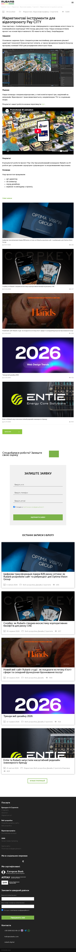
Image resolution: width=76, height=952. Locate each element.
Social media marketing (9, 841)
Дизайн (39, 585)
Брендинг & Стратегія (9, 807)
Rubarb (3, 7)
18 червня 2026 (13, 678)
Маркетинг (15, 7)
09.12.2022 (10, 12)
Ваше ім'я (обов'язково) (8, 895)
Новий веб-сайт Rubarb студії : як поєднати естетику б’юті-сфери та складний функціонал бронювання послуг (37, 671)
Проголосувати (64, 453)
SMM (3, 838)
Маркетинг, (28, 12)
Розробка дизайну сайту (10, 823)
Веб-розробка (29, 585)
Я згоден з (29, 507)
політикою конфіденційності (33, 507)
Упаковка (66, 768)
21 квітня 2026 (13, 768)
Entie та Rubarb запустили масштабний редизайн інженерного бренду (31, 761)
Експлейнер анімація (8, 833)
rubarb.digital (9, 942)
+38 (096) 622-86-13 (12, 930)
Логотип (4, 813)
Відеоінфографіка (25, 7)
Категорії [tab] (8, 431)
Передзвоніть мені (18, 918)
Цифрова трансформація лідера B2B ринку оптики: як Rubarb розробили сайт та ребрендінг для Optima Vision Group (35, 577)
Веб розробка (6, 826)
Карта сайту (5, 846)
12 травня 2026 (13, 722)
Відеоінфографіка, (41, 12)
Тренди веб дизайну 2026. (18, 716)
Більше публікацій (37, 781)
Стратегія (35, 7)
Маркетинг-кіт (6, 815)
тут (43, 104)
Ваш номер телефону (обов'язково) (12, 902)
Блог (8, 7)
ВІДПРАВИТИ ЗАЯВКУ (38, 517)
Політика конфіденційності (11, 849)
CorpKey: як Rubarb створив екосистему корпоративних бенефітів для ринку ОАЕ (35, 624)
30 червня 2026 (13, 631)
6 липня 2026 (12, 585)
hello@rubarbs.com (11, 937)
